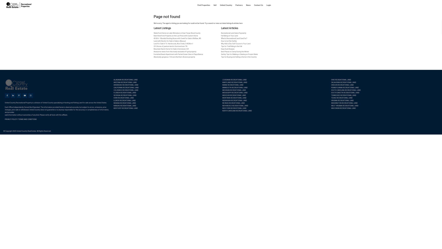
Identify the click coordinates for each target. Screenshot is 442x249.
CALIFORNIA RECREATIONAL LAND (126, 88)
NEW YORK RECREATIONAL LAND (234, 108)
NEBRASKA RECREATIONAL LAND (234, 100)
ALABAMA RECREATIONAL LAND (126, 80)
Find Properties (204, 5)
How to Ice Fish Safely (229, 41)
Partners (239, 5)
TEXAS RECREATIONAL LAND (342, 98)
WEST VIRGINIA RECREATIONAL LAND (344, 106)
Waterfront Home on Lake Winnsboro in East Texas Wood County (177, 33)
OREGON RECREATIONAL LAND (342, 85)
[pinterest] (19, 95)
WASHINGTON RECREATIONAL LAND (344, 103)
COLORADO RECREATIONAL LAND (126, 90)
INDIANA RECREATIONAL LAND (125, 103)
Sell (215, 5)
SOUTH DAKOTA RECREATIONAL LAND (345, 93)
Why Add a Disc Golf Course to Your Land (235, 44)
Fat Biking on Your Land (229, 36)
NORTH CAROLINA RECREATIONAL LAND (237, 111)
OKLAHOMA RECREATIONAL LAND (343, 82)
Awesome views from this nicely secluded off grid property (175, 52)
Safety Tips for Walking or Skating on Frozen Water (239, 54)
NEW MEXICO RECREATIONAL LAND (235, 106)
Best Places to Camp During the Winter (235, 52)
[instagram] (30, 95)
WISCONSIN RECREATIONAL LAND (343, 108)
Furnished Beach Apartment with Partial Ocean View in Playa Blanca (178, 54)
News (248, 5)
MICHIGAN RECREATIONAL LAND (234, 90)
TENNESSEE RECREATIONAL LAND (343, 95)
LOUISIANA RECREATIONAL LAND (234, 80)
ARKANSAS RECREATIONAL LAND (126, 85)
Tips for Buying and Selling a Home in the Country (239, 57)
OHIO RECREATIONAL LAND (341, 80)
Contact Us (258, 5)
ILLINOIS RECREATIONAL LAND (125, 100)
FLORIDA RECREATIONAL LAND (125, 93)
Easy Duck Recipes (227, 49)
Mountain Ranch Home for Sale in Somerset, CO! (171, 49)
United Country (226, 5)
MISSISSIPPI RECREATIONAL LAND (235, 93)
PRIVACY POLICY (11, 119)
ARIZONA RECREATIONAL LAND (125, 82)
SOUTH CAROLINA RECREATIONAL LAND (346, 90)
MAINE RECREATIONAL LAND (232, 85)
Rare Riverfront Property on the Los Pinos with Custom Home (176, 36)
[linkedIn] (13, 95)
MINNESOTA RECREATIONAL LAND (235, 88)
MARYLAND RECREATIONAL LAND (234, 82)
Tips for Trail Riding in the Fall (231, 46)
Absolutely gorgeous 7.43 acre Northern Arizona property (174, 57)
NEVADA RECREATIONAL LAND (233, 103)
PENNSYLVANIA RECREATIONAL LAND (345, 88)
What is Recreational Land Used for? (234, 38)
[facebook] (7, 95)
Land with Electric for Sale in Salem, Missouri (170, 41)
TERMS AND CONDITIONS (27, 119)
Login (268, 5)
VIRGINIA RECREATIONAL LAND (342, 100)
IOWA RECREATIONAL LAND (124, 98)
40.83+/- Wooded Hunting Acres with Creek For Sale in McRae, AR (177, 38)
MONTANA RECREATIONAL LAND (234, 98)
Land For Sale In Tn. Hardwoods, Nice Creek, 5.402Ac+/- (173, 44)
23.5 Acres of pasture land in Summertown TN (170, 46)
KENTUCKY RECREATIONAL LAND (126, 108)
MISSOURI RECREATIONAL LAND (234, 95)
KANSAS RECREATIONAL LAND (125, 106)
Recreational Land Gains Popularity (233, 33)
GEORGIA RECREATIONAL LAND (125, 95)
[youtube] (24, 95)
